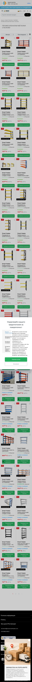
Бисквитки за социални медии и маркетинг (7, 349)
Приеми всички (16, 359)
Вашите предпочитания (9, 332)
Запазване (16, 364)
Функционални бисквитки (8, 337)
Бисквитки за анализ (7, 342)
